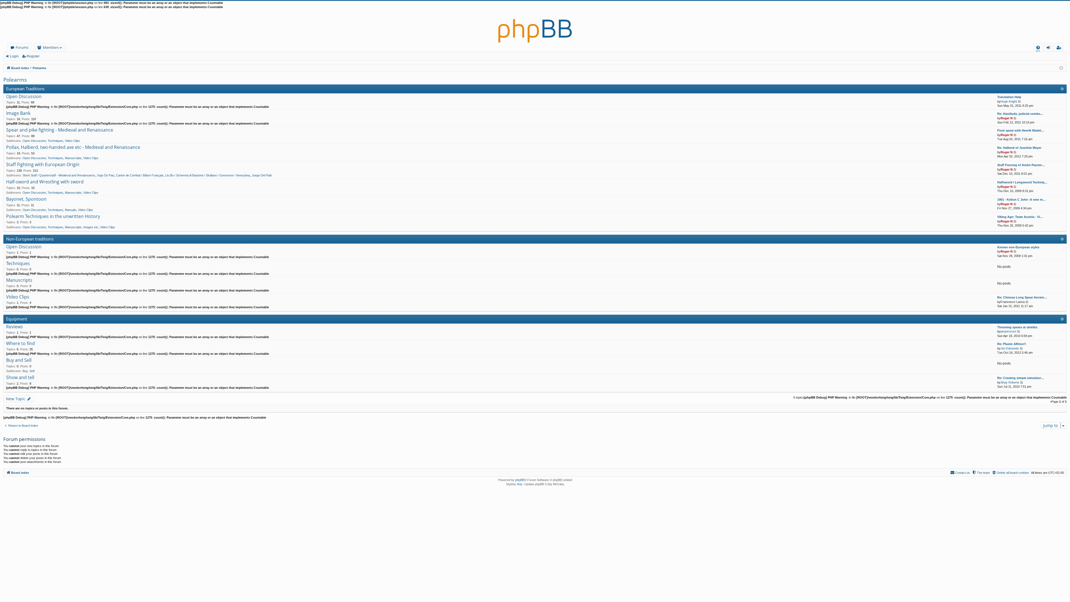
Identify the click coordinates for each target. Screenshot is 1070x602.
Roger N (1007, 118)
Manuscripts (73, 158)
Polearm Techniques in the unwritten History (53, 216)
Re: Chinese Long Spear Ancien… (1022, 297)
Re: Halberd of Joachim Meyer (1019, 147)
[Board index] (535, 26)
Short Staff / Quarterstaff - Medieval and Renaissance (59, 175)
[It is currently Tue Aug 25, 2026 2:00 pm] (1061, 67)
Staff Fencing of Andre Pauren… (1021, 165)
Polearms (15, 79)
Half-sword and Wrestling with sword (45, 182)
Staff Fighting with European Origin (42, 165)
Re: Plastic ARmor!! (1011, 344)
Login (14, 56)
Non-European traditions (30, 239)
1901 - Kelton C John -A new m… (1021, 199)
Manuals (70, 210)
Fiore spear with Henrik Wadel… (1020, 130)
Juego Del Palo (262, 175)
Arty (519, 484)
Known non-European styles (1018, 247)
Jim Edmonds (1010, 348)
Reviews (14, 327)
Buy (25, 371)
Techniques (55, 140)
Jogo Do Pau (105, 175)
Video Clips (72, 140)
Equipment (16, 319)
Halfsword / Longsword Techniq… (1022, 182)
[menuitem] (1038, 47)
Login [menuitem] (1049, 48)
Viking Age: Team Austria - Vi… (1020, 217)
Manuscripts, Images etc (81, 227)
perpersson (1008, 331)
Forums (22, 47)
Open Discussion (24, 96)
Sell (32, 371)
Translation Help (1009, 97)
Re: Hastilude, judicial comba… (1020, 113)
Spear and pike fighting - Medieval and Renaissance (59, 130)
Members (51, 47)
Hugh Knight (1009, 101)
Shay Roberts (1010, 382)
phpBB (519, 480)
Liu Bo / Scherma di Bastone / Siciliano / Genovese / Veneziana (207, 175)
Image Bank (18, 113)
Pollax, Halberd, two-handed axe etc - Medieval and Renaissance (73, 147)
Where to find (20, 343)
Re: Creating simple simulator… (1020, 378)
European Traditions (25, 88)
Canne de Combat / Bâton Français (140, 175)
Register (33, 56)
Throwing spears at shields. (1017, 327)
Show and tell (20, 377)
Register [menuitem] (1060, 48)
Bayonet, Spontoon (26, 199)
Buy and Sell (18, 360)
